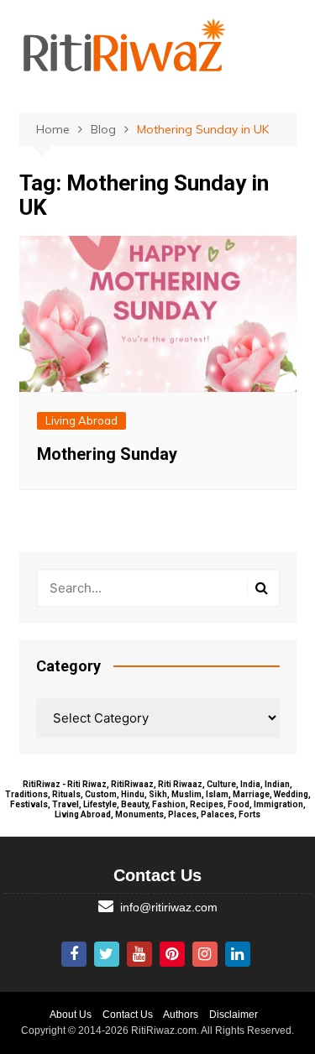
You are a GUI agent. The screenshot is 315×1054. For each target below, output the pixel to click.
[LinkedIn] (237, 954)
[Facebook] (74, 954)
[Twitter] (106, 954)
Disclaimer (233, 1014)
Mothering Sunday (107, 454)
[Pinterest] (172, 954)
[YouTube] (139, 954)
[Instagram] (205, 954)
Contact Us (127, 1014)
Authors (180, 1014)
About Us (71, 1014)
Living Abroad (81, 420)
